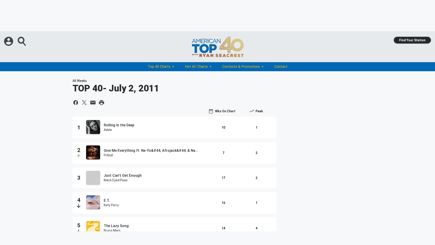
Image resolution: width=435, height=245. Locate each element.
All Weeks (79, 81)
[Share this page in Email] (93, 102)
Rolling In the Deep (119, 125)
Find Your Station (412, 40)
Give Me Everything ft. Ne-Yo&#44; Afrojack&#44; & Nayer (152, 150)
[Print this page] (101, 102)
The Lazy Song (116, 226)
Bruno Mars (112, 230)
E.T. (107, 200)
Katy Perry (111, 205)
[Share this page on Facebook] (75, 102)
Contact (281, 66)
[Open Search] (22, 41)
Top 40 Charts (159, 66)
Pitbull (108, 155)
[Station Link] (217, 46)
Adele (108, 130)
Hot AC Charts (196, 66)
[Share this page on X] (84, 102)
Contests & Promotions (241, 66)
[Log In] (9, 41)
